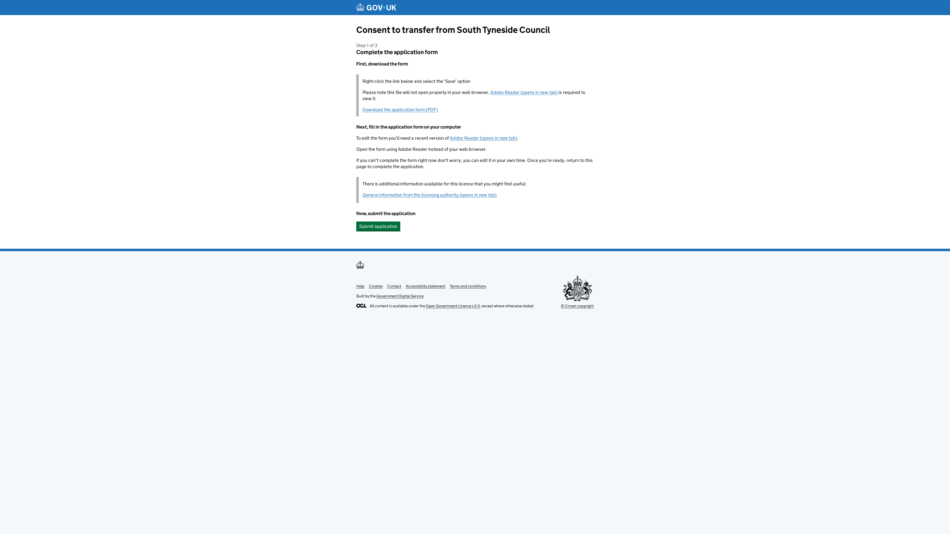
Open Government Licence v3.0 (453, 306)
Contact (394, 286)
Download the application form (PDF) (400, 109)
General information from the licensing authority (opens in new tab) (429, 195)
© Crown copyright (577, 306)
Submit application (378, 226)
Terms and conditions (468, 286)
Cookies (376, 286)
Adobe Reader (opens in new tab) (524, 92)
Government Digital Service (400, 296)
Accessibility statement (425, 286)
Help (360, 286)
